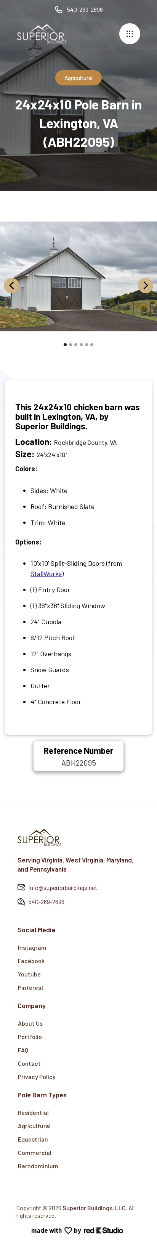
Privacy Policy (37, 1076)
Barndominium (38, 1165)
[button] (129, 33)
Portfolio (30, 1036)
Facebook (31, 960)
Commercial (34, 1152)
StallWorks (46, 573)
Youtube (29, 974)
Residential (33, 1112)
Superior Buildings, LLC (94, 1207)
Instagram (32, 947)
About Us (30, 1023)
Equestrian (33, 1139)
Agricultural (34, 1125)
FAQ (23, 1049)
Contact (29, 1063)
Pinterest (31, 987)
